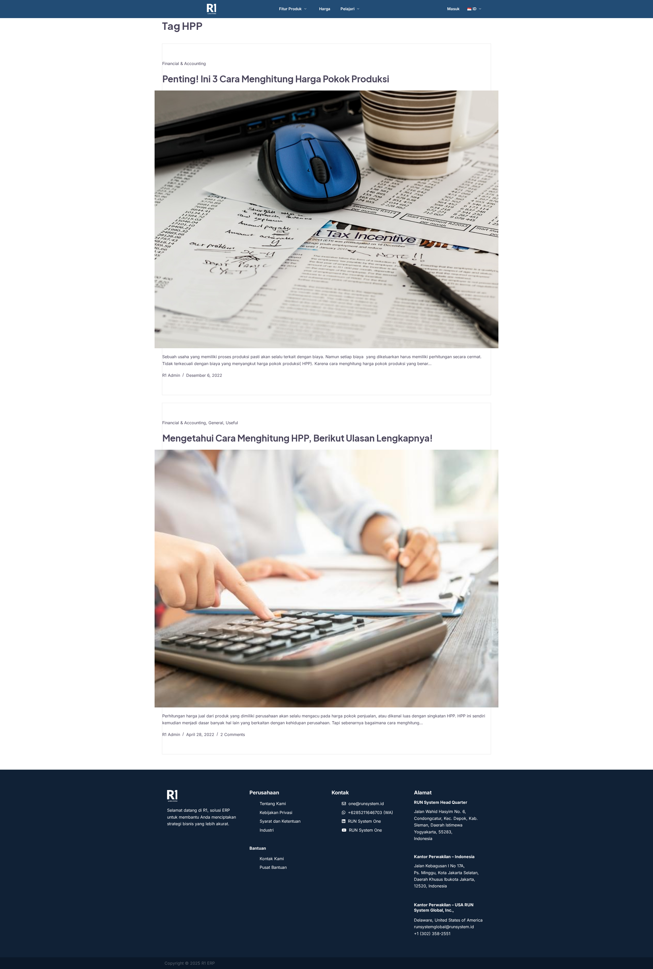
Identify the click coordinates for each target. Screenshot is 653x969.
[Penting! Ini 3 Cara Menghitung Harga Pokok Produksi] (326, 219)
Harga (324, 8)
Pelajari (348, 8)
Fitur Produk (290, 8)
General (215, 422)
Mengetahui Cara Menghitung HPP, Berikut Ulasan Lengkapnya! (297, 438)
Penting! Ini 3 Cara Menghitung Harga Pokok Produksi (275, 78)
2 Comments (232, 734)
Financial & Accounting (184, 63)
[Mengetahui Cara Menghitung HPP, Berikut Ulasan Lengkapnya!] (326, 578)
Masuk (453, 8)
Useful (232, 422)
